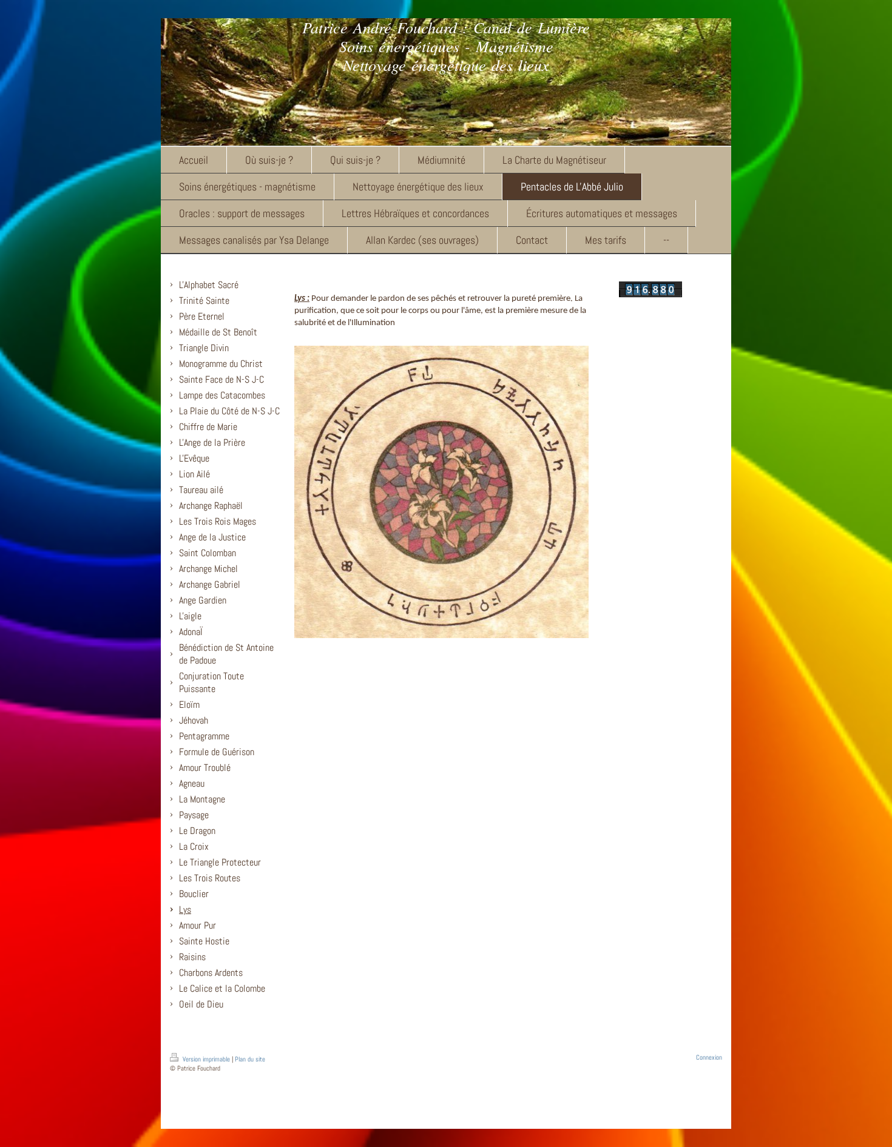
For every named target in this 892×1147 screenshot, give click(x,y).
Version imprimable (206, 1059)
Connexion (709, 1057)
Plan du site (250, 1059)
